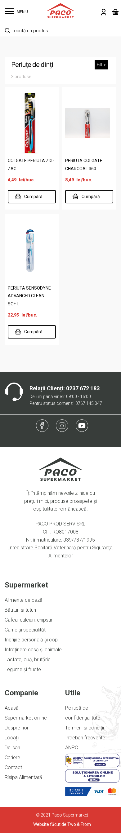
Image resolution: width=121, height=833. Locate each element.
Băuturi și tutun (20, 610)
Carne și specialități (26, 630)
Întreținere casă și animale (33, 650)
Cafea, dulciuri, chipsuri (29, 620)
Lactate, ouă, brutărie (28, 659)
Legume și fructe (23, 669)
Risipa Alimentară (23, 777)
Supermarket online (26, 718)
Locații (12, 738)
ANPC (71, 748)
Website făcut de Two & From (62, 824)
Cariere (12, 757)
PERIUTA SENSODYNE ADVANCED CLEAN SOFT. (29, 296)
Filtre (101, 64)
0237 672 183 (83, 388)
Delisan (12, 748)
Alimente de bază (24, 600)
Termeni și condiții (84, 728)
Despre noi (16, 728)
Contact (13, 767)
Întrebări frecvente (85, 738)
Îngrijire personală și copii (32, 640)
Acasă (12, 708)
